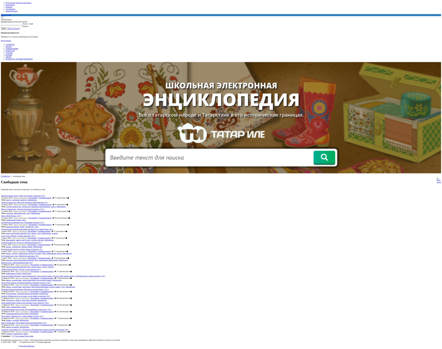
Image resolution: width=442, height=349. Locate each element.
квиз (24, 220)
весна (44, 267)
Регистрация (6, 41)
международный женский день (18, 233)
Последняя (29, 336)
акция (25, 334)
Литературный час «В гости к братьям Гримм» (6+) (21, 243)
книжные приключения (40, 207)
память (9, 320)
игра (28, 213)
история (37, 253)
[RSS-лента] (439, 182)
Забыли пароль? (13, 29)
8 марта (55, 233)
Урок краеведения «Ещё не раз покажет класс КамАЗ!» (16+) (25, 303)
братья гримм (27, 247)
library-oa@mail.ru (21, 198)
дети (63, 287)
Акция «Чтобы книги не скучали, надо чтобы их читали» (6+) (25, 296)
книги (53, 207)
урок (8, 307)
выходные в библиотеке (48, 260)
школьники (10, 240)
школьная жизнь (12, 227)
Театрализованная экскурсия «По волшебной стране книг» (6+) (26, 309)
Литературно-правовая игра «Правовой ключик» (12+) (22, 223)
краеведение (15, 307)
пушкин (9, 334)
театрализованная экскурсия (17, 314)
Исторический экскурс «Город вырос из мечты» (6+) (22, 249)
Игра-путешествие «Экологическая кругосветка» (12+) (22, 209)
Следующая (19, 336)
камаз (23, 307)
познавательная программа (27, 294)
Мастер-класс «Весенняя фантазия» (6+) (17, 263)
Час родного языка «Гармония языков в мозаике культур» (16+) (26, 283)
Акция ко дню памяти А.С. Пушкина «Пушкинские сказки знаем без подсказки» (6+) (35, 330)
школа (18, 240)
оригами (9, 260)
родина (14, 253)
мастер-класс (36, 267)
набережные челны (13, 220)
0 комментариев (45, 198)
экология (15, 200)
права (22, 227)
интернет (15, 327)
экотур (8, 200)
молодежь (26, 287)
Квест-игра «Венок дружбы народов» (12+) (18, 236)
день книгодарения (29, 300)
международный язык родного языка (45, 287)
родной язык (17, 280)
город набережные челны (52, 253)
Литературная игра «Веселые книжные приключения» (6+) (24, 202)
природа (23, 200)
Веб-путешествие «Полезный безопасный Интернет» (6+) (24, 323)
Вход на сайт (6, 15)
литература (26, 207)
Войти (4, 29)
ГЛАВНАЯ (5, 176)
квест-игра (26, 240)
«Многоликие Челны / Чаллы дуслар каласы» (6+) (21, 269)
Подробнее (33, 198)
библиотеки (46, 233)
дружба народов (37, 240)
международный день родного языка (37, 280)
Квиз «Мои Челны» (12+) (11, 216)
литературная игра (13, 207)
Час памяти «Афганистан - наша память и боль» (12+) (22, 316)
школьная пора (20, 213)
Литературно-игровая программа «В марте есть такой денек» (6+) (27, 229)
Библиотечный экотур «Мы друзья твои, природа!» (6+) (23, 196)
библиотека (32, 200)
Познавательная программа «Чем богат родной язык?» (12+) (25, 289)
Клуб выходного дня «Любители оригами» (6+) (20, 256)
